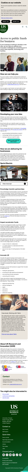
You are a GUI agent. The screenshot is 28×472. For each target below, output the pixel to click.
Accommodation (6, 442)
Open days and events (7, 439)
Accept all (16, 21)
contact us (6, 216)
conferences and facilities (8, 396)
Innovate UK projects (17, 129)
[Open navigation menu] (22, 26)
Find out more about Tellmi (9, 334)
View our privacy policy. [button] (7, 18)
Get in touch (5, 429)
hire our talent (5, 394)
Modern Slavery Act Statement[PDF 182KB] (9, 463)
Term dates (5, 446)
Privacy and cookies (7, 460)
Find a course (5, 437)
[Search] (26, 28)
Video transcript (7, 183)
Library (4, 444)
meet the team (5, 397)
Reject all (6, 21)
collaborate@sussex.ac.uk (13, 84)
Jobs (3, 448)
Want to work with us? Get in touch (13, 141)
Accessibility (5, 458)
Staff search (5, 431)
